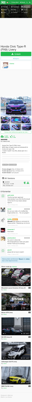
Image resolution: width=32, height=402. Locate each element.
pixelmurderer (11, 238)
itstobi (9, 209)
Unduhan (6, 137)
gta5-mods (10, 195)
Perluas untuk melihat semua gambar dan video (16, 132)
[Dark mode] (27, 2)
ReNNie (9, 219)
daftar (28, 259)
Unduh (17, 53)
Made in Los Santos (6, 397)
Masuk (21, 259)
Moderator (15, 219)
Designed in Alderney (7, 395)
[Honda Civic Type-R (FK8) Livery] (16, 106)
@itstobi (10, 221)
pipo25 (9, 250)
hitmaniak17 (11, 229)
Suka (14, 137)
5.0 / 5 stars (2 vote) (5, 141)
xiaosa (11, 63)
